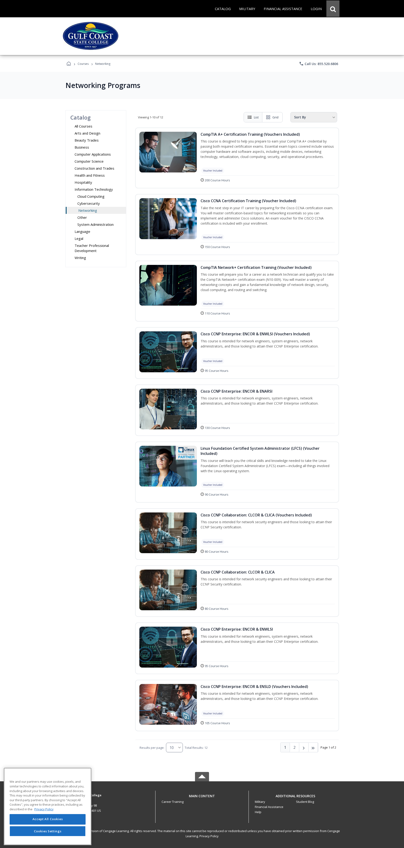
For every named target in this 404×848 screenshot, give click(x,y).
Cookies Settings (47, 831)
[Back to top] (202, 798)
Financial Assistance (269, 807)
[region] (47, 806)
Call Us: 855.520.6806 (318, 63)
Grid (275, 117)
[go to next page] (304, 747)
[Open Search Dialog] (332, 8)
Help (258, 812)
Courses (83, 64)
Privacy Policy (209, 836)
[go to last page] (313, 747)
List (256, 117)
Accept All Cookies (47, 819)
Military (260, 802)
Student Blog (305, 802)
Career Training (173, 802)
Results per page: (152, 748)
